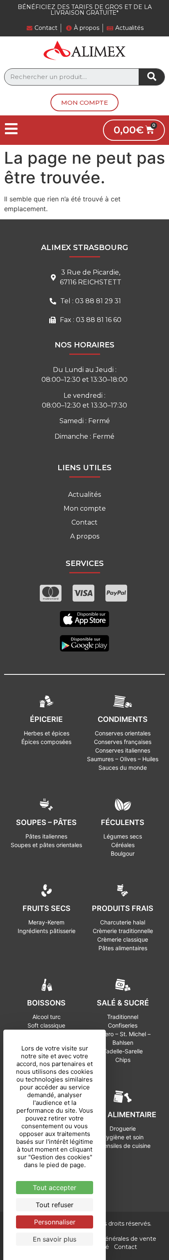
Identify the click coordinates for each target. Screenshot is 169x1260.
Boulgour (123, 853)
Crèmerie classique (122, 939)
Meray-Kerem (46, 922)
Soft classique (46, 1025)
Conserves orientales (123, 733)
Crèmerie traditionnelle (123, 930)
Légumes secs (122, 836)
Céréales (123, 844)
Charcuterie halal (122, 922)
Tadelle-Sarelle (123, 1051)
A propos (84, 536)
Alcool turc (46, 1016)
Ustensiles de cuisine (123, 1145)
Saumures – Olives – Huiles (122, 758)
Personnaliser (54, 1222)
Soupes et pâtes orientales (46, 844)
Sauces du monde (122, 767)
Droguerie (123, 1128)
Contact (84, 522)
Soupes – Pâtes (46, 822)
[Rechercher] (151, 77)
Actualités (84, 494)
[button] (84, 102)
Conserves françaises (122, 741)
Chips (122, 1059)
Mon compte (85, 508)
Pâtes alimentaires (122, 947)
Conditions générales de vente (112, 1238)
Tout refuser (54, 1205)
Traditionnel (122, 1016)
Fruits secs (47, 908)
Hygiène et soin (123, 1137)
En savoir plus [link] (54, 1239)
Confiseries (122, 1025)
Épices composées (46, 741)
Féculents (122, 822)
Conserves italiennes (122, 750)
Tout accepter (54, 1187)
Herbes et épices (46, 733)
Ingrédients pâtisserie (46, 930)
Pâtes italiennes (46, 836)
